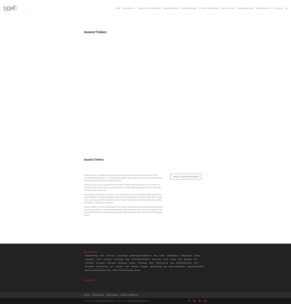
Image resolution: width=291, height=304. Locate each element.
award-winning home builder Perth (140, 256)
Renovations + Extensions (150, 8)
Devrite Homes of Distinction (141, 259)
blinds (155, 256)
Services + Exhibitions (129, 295)
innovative (132, 263)
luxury (172, 263)
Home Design (128, 8)
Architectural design (91, 256)
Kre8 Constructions (162, 263)
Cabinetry (197, 256)
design (127, 259)
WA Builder (135, 266)
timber (127, 266)
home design (111, 263)
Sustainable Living (245, 8)
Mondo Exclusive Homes (184, 263)
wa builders (144, 266)
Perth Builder (89, 266)
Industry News (122, 263)
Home (117, 8)
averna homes (110, 256)
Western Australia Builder (177, 266)
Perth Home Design (102, 266)
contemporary (89, 259)
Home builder (89, 263)
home (195, 259)
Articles (87, 295)
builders (162, 256)
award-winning (122, 256)
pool (111, 266)
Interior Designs (189, 8)
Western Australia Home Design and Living (126, 270)
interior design (142, 263)
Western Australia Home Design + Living (97, 270)
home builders (100, 263)
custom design (118, 259)
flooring (165, 259)
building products (186, 256)
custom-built (108, 259)
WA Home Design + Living (158, 266)
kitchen (151, 263)
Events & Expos (112, 295)
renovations (119, 266)
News (196, 263)
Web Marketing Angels (105, 301)
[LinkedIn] (277, 2)
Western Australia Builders (195, 266)
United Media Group (136, 301)
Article (102, 256)
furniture (173, 259)
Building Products (172, 8)
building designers (172, 256)
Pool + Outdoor (228, 8)
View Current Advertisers (186, 176)
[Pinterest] (281, 2)
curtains (98, 259)
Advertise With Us (263, 8)
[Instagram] (284, 2)
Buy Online (278, 8)
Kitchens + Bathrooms (208, 8)
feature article (156, 259)
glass (180, 259)
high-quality (187, 259)
